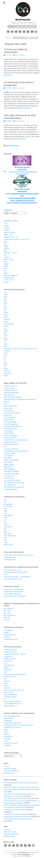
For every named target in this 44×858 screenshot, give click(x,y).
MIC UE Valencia (9, 615)
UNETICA (7, 371)
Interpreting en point (11, 444)
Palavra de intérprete (11, 460)
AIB (5, 299)
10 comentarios (20, 88)
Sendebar (7, 739)
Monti (6, 732)
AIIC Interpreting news (12, 716)
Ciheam (6, 228)
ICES (5, 250)
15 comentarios (20, 55)
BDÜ (5, 337)
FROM (6, 246)
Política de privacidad (23, 854)
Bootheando (22, 19)
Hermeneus (8, 721)
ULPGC (6, 524)
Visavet (6, 282)
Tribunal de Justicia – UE (12, 579)
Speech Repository (10, 695)
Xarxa (6, 376)
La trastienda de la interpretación (16, 451)
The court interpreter (11, 474)
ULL (5, 522)
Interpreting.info (10, 557)
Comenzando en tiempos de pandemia (18, 816)
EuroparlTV (8, 670)
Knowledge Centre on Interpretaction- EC (18, 725)
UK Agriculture (9, 277)
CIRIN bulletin (9, 718)
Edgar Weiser (8, 420)
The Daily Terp (9, 476)
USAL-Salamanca (10, 536)
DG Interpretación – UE (12, 570)
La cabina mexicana (11, 449)
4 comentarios (20, 121)
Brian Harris (8, 408)
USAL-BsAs (7, 533)
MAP (5, 262)
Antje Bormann (9, 395)
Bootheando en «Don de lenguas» (16, 814)
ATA (5, 328)
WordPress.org (9, 773)
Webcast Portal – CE (11, 706)
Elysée (6, 668)
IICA (5, 255)
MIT (5, 679)
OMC (5, 273)
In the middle (8, 433)
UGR (5, 518)
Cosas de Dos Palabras (12, 413)
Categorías (8, 210)
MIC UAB (7, 611)
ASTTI (6, 326)
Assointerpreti (9, 324)
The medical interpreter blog (14, 483)
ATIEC (6, 331)
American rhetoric (10, 652)
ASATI (6, 317)
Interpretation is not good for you (16, 440)
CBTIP (6, 340)
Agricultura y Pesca (11, 221)
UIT (5, 699)
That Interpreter (9, 469)
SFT (5, 367)
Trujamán (7, 745)
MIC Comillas (8, 609)
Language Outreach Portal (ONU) (15, 572)
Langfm (6, 632)
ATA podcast (8, 630)
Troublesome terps (10, 489)
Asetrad (6, 319)
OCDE (6, 266)
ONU (5, 574)
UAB (5, 511)
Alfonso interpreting (11, 393)
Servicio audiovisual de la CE (14, 690)
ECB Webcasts (9, 665)
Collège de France (10, 659)
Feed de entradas (10, 769)
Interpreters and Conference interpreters (18, 555)
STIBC (6, 369)
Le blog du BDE (9, 453)
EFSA (5, 241)
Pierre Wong (8, 462)
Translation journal (11, 743)
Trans (6, 741)
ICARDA (6, 248)
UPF (5, 529)
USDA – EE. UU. (9, 280)
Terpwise (7, 637)
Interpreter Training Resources (15, 674)
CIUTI (6, 344)
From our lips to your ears (13, 426)
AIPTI (5, 308)
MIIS (5, 509)
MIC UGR (7, 618)
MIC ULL (7, 620)
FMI (5, 672)
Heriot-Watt (8, 506)
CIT (5, 342)
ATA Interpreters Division (13, 397)
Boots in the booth (10, 406)
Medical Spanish (10, 635)
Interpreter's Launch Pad (13, 723)
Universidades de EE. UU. (13, 704)
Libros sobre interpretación (13, 592)
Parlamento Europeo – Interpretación (17, 577)
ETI (5, 502)
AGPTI (6, 297)
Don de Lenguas (9, 417)
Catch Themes (26, 856)
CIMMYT (7, 230)
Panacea (7, 734)
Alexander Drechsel (11, 390)
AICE (5, 301)
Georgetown (8, 504)
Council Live (8, 661)
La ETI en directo (10, 677)
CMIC (6, 346)
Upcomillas (8, 527)
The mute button (10, 485)
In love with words (10, 429)
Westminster (8, 545)
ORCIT (6, 686)
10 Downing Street (10, 650)
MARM (6, 264)
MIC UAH (7, 613)
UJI (5, 520)
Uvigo (6, 542)
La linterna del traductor (12, 727)
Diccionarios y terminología (13, 589)
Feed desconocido (12, 146)
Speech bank (8, 692)
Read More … (8, 75)
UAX (5, 513)
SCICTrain (7, 688)
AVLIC (6, 335)
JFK (5, 447)
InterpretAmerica (10, 438)
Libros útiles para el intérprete (15, 596)
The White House (10, 697)
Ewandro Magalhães (11, 424)
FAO (5, 244)
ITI (5, 360)
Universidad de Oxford (12, 701)
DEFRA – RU (8, 235)
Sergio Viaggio (9, 465)
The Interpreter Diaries (12, 480)
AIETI (5, 304)
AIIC (5, 306)
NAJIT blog (7, 458)
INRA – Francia (9, 259)
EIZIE (5, 355)
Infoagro (7, 257)
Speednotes (8, 467)
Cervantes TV (8, 656)
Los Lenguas (8, 456)
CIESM (6, 226)
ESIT (5, 500)
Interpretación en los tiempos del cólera (18, 819)
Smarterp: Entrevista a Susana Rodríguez (18, 810)
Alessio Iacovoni (9, 388)
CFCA (5, 224)
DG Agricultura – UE (11, 237)
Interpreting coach (10, 442)
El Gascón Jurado (10, 422)
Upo (5, 531)
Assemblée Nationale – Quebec (15, 654)
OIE (5, 271)
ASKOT (6, 322)
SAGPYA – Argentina (11, 275)
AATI (5, 292)
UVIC (5, 540)
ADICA (6, 295)
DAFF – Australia (9, 232)
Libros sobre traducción (12, 594)
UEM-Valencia (9, 515)
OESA (6, 268)
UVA (5, 538)
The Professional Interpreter (14, 487)
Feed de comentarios (11, 771)
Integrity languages (11, 435)
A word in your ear (10, 386)
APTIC (6, 313)
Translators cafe (9, 560)
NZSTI (6, 364)
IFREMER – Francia (10, 253)
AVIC (5, 333)
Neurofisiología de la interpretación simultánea (21, 783)
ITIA (5, 362)
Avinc (6, 404)
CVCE (5, 663)
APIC (5, 310)
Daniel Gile (8, 415)
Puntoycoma (8, 736)
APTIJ (5, 315)
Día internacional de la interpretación (17, 798)
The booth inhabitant (11, 471)
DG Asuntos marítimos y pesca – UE (16, 239)
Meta (5, 730)
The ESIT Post (8, 478)
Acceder (7, 766)
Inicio (8, 38)
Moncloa (7, 681)
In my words (8, 431)
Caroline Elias (9, 411)
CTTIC (6, 353)
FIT (5, 358)
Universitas (8, 373)
